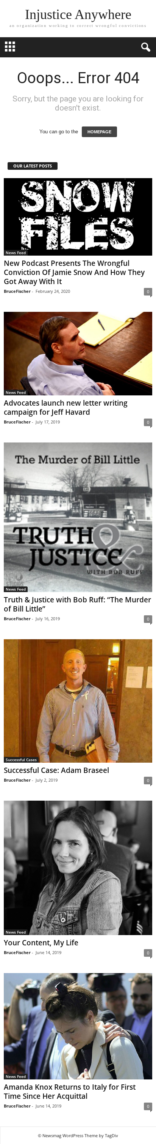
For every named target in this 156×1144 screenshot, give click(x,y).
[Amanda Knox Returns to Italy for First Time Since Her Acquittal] (78, 1026)
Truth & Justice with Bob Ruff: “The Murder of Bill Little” (77, 604)
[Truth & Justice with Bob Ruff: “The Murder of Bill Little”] (78, 517)
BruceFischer (17, 291)
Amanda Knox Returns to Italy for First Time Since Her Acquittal (70, 1091)
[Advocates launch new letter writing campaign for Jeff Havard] (78, 353)
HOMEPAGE (99, 132)
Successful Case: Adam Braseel (56, 770)
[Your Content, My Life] (78, 868)
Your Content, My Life (41, 943)
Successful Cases (21, 759)
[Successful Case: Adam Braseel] (78, 701)
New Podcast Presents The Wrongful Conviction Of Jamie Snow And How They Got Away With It (74, 272)
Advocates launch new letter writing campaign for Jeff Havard (66, 407)
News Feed (16, 252)
